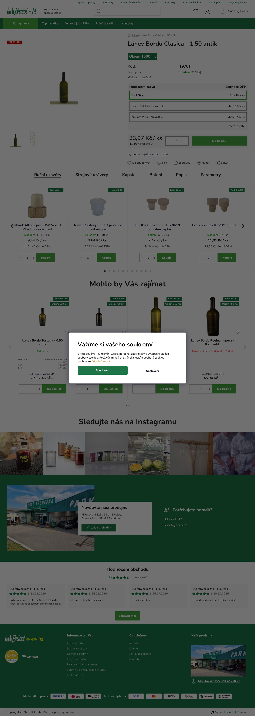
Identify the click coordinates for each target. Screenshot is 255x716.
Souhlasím (102, 370)
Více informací (101, 361)
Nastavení (152, 371)
